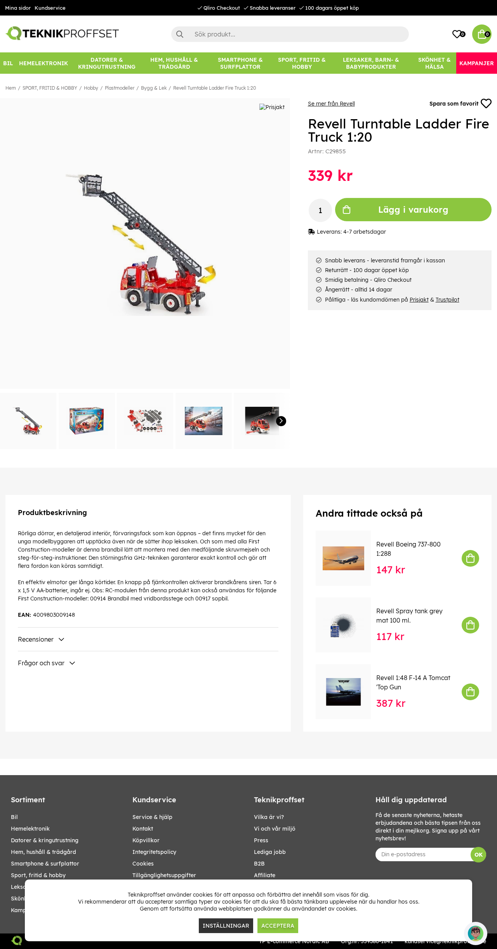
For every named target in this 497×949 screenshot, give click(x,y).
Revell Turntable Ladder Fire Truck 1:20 (214, 88)
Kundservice (50, 8)
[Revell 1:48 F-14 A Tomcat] (348, 691)
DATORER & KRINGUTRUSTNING (44, 840)
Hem (10, 88)
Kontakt (142, 828)
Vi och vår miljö (274, 828)
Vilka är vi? (269, 817)
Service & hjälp (152, 817)
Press (261, 840)
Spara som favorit (453, 103)
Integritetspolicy (154, 851)
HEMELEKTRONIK (30, 828)
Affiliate (264, 875)
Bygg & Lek (154, 88)
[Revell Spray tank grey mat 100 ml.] (348, 624)
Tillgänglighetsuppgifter (164, 875)
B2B (259, 863)
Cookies (143, 863)
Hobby (91, 88)
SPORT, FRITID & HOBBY (50, 88)
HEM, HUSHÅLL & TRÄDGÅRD (43, 851)
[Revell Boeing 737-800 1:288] (348, 558)
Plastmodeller (119, 88)
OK (478, 854)
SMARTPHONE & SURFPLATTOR (45, 863)
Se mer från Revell (331, 103)
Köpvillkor (146, 840)
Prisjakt (419, 299)
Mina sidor (18, 8)
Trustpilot (447, 299)
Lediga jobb (270, 851)
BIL (14, 817)
